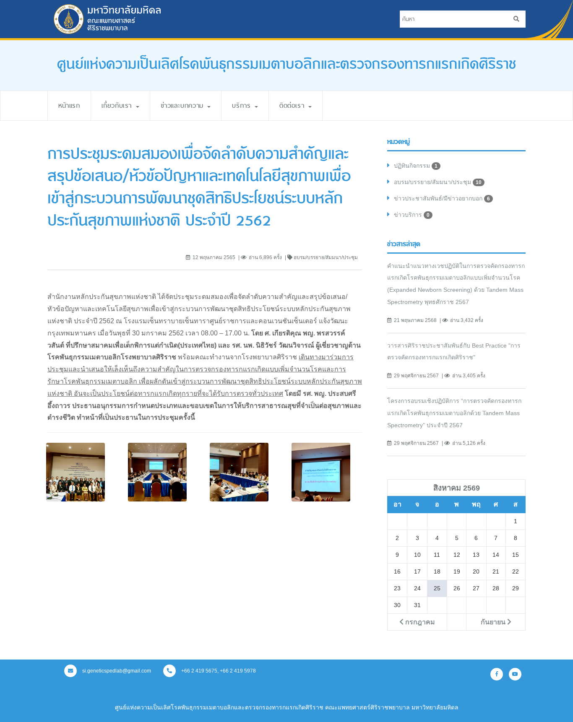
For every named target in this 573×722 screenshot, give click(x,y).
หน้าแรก (69, 105)
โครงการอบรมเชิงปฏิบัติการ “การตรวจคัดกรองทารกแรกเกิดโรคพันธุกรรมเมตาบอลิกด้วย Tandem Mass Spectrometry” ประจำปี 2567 (454, 413)
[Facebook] (496, 674)
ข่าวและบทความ (184, 105)
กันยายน (494, 622)
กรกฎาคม (419, 622)
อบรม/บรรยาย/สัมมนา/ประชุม (438, 182)
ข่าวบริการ (412, 214)
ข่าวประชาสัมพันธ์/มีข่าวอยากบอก (442, 198)
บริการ (243, 105)
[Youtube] (515, 674)
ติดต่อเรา (293, 105)
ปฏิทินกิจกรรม (416, 165)
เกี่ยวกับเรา (118, 105)
